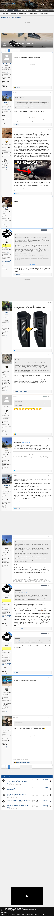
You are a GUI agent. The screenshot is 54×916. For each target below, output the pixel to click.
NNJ (8, 218)
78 (7, 251)
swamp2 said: (18, 590)
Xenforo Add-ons (7, 910)
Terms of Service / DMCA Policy (17, 914)
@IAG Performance (18, 306)
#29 (51, 677)
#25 (51, 475)
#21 (51, 302)
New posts (5, 13)
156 (7, 107)
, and (22, 391)
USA (8, 424)
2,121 (8, 376)
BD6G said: (17, 638)
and (19, 274)
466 (8, 150)
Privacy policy (28, 914)
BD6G (6, 312)
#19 (51, 198)
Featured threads (21, 13)
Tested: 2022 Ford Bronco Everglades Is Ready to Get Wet (27, 100)
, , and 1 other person (24, 508)
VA (7, 738)
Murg (47, 806)
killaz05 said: (18, 235)
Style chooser (3, 912)
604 (8, 322)
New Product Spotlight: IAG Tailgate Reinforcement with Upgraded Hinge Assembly (17, 781)
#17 (51, 92)
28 (7, 694)
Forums (14, 10)
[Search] (51, 10)
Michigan (9, 700)
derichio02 (46, 781)
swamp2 (6, 102)
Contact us (7, 914)
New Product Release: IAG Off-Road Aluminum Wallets (16, 795)
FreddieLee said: (19, 541)
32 (20, 784)
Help (32, 914)
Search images (44, 13)
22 (7, 493)
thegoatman (6, 208)
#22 (51, 355)
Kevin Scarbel (7, 64)
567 (8, 495)
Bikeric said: (18, 401)
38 (7, 71)
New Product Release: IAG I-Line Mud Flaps (18, 801)
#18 (51, 129)
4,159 (8, 109)
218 (8, 695)
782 (8, 734)
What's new (24, 10)
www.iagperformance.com (6, 260)
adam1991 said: (18, 97)
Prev (3, 50)
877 (8, 72)
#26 (51, 536)
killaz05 (7, 139)
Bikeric (7, 365)
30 (7, 418)
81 (7, 215)
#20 (51, 230)
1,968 (8, 420)
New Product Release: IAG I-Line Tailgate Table (18, 806)
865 (8, 252)
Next (18, 50)
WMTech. (25, 909)
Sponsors (3, 914)
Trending (13, 13)
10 (18, 45)
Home (35, 914)
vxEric (47, 801)
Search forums (33, 13)
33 (22, 784)
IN (7, 326)
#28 (51, 633)
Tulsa (8, 380)
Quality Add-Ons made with (7, 909)
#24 (51, 438)
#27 (51, 585)
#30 (51, 717)
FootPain (6, 687)
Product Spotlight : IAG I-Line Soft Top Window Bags (17, 788)
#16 (51, 54)
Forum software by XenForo (12, 908)
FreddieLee (7, 485)
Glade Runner (7, 727)
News (5, 10)
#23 (51, 396)
